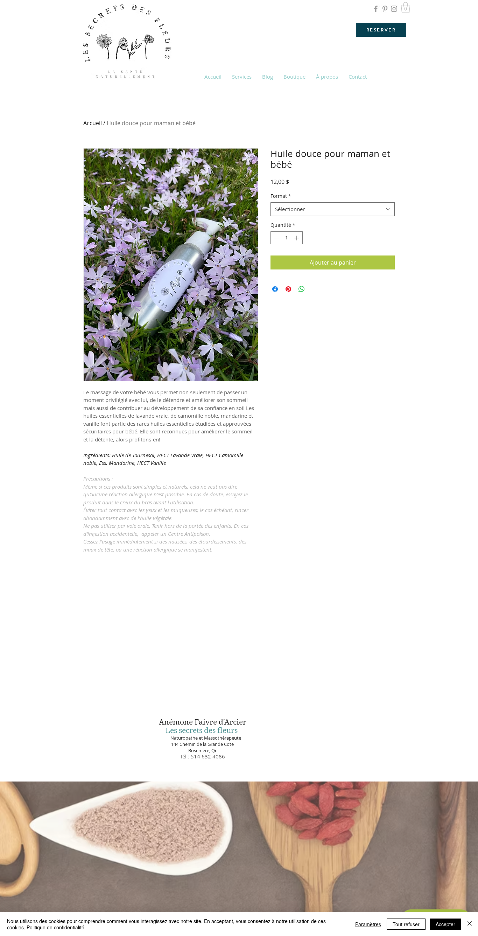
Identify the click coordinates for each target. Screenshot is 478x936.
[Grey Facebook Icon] (376, 9)
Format (280, 196)
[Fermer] (469, 924)
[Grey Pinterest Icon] (385, 9)
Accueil (92, 123)
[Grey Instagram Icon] (394, 9)
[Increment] (297, 238)
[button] (405, 7)
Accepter (445, 924)
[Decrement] (276, 238)
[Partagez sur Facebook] (275, 289)
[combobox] (332, 209)
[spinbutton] (286, 238)
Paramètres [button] (368, 924)
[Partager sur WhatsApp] (301, 289)
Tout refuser (406, 924)
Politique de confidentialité (55, 927)
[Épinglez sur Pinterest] (288, 289)
